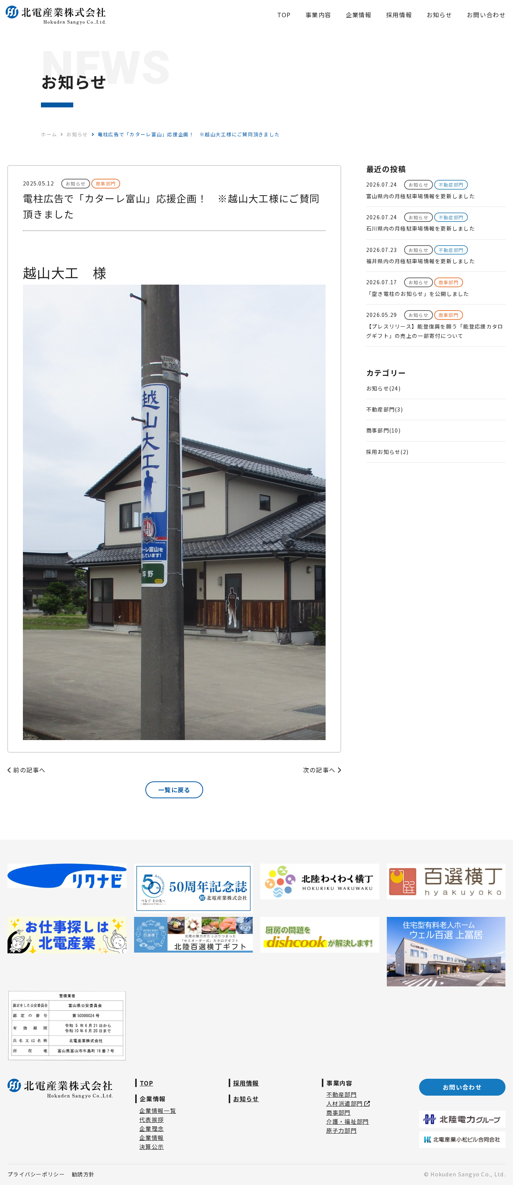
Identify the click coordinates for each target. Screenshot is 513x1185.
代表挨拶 (151, 1119)
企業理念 (151, 1128)
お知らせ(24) (383, 388)
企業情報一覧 (157, 1110)
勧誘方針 (83, 1174)
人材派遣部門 (345, 1103)
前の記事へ (28, 769)
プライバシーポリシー (36, 1174)
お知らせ (246, 1098)
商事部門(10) (383, 430)
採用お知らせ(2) (387, 451)
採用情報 (246, 1082)
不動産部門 (341, 1094)
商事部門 (338, 1112)
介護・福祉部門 (347, 1121)
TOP (146, 1082)
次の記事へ (320, 769)
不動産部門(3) (384, 409)
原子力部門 (341, 1130)
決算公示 (151, 1146)
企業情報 (151, 1137)
